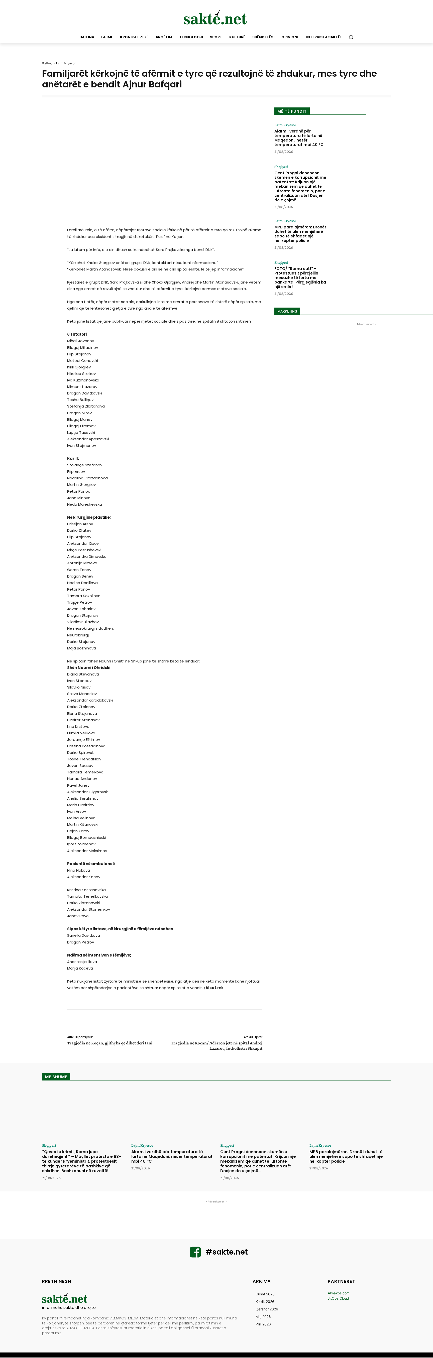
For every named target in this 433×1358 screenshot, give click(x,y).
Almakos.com (339, 1293)
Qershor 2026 (267, 1309)
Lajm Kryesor (66, 63)
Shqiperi (281, 167)
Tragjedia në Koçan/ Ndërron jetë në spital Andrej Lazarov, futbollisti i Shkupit (216, 1045)
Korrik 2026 (265, 1301)
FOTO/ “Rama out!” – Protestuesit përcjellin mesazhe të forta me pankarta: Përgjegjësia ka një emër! (300, 277)
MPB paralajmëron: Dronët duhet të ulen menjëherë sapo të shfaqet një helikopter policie (300, 233)
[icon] (195, 1255)
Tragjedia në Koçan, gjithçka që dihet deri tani (109, 1042)
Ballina (47, 63)
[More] (266, 1023)
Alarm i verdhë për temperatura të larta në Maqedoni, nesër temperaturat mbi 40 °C (298, 137)
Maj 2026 (263, 1316)
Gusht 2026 (265, 1294)
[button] (351, 37)
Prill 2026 (263, 1324)
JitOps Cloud (338, 1298)
